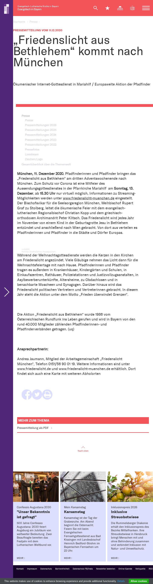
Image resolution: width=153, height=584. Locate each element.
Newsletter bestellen (105, 569)
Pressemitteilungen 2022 (40, 144)
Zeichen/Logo (34, 159)
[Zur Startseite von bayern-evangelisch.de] (6, 8)
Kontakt (20, 569)
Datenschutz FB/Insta (83, 569)
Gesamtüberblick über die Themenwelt (46, 164)
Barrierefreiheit (62, 569)
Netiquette (140, 569)
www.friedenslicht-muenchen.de (88, 198)
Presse (33, 21)
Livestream (32, 154)
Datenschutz (46, 569)
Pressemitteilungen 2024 (40, 135)
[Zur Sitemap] (121, 8)
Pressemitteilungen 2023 (41, 140)
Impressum (32, 569)
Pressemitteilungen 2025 (40, 130)
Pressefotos (32, 149)
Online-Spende (125, 569)
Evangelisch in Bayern (29, 9)
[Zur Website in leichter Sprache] (134, 8)
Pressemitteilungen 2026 (40, 125)
